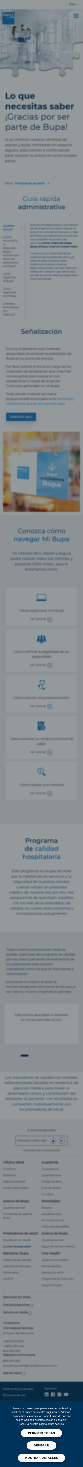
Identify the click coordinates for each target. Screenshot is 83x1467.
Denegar (41, 1445)
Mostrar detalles (41, 1457)
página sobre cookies (51, 1423)
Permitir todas (41, 1433)
